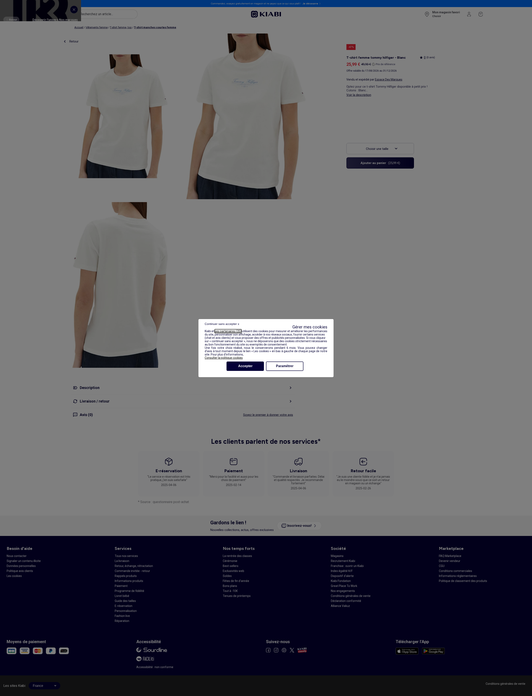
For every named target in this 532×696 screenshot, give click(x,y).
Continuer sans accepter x (222, 324)
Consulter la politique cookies (224, 357)
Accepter (245, 366)
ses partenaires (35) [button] (228, 331)
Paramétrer (284, 366)
